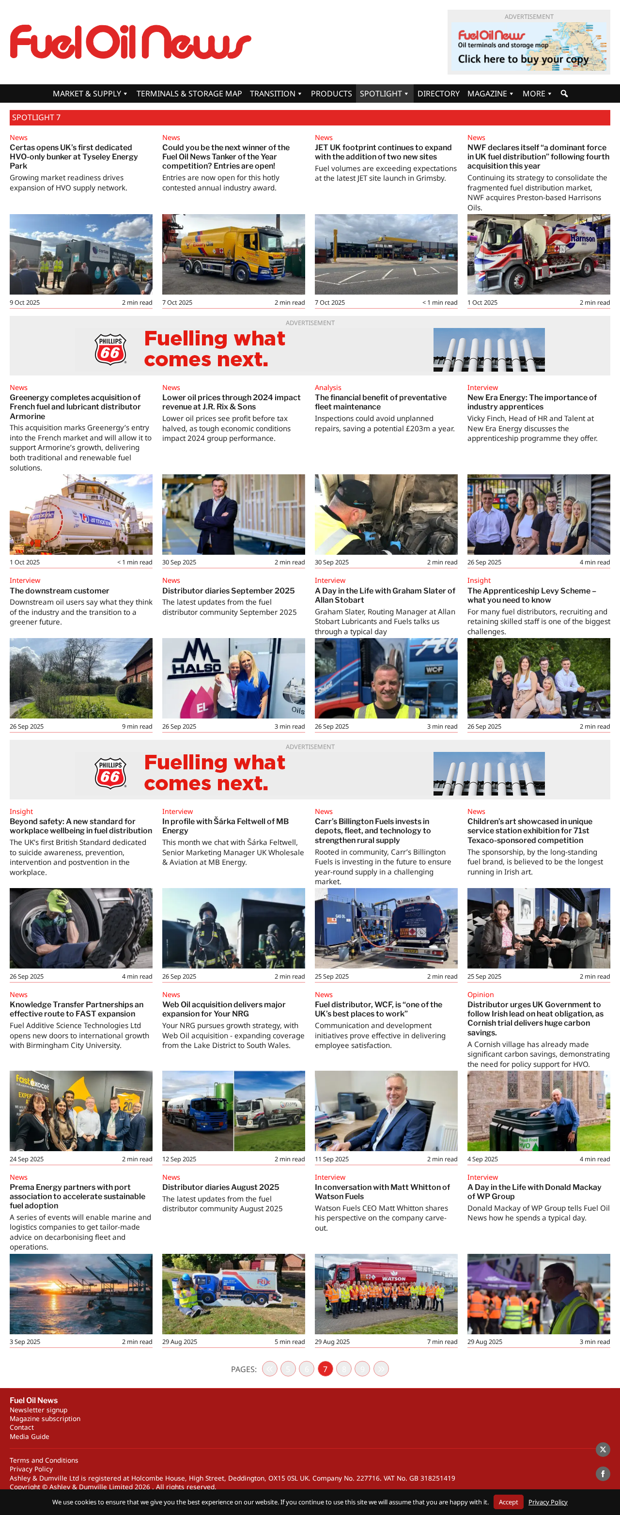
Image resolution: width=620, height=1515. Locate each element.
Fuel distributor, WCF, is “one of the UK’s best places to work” (378, 1009)
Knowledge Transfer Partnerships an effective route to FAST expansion (76, 1009)
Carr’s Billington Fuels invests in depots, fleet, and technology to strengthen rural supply (373, 830)
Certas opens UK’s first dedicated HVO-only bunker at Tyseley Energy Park (74, 157)
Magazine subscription (45, 1418)
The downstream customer (59, 590)
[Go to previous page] (270, 1368)
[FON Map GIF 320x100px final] (528, 46)
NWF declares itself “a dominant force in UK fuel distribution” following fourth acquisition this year (538, 157)
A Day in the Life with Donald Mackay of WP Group (534, 1192)
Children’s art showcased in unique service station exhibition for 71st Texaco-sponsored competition (529, 830)
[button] (564, 93)
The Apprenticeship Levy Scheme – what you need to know (531, 595)
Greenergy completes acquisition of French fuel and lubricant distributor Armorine (75, 407)
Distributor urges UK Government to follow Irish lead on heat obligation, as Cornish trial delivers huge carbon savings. (535, 1018)
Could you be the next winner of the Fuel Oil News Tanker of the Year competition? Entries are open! (226, 157)
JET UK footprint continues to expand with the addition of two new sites (383, 152)
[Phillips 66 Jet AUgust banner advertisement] (310, 350)
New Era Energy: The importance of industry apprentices (532, 402)
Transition (272, 93)
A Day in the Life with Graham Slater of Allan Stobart (385, 595)
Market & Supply (87, 93)
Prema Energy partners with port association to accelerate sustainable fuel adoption (77, 1196)
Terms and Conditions (44, 1460)
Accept (508, 1502)
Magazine (487, 93)
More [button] (534, 93)
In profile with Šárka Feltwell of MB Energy (225, 826)
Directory (439, 93)
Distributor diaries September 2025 (228, 590)
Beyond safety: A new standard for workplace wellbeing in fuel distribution (81, 826)
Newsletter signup (38, 1409)
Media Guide (29, 1436)
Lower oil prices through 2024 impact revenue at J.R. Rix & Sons (231, 402)
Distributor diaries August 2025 (220, 1187)
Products (331, 93)
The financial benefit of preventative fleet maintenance (381, 402)
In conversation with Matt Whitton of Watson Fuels (382, 1192)
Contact (22, 1427)
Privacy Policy (31, 1468)
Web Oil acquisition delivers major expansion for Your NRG (224, 1009)
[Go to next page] (381, 1368)
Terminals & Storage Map (189, 93)
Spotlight (381, 93)
